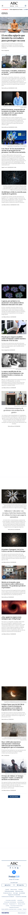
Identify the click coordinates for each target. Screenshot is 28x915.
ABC (3, 755)
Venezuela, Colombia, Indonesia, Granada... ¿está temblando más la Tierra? (14, 72)
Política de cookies (19, 891)
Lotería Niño (19, 900)
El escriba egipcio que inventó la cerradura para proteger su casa (13, 38)
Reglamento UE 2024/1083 (14, 894)
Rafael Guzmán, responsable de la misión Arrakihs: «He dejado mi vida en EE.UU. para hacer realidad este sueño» (13, 112)
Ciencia (5, 13)
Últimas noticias (21, 903)
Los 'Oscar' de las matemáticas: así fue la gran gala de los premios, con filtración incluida (13, 150)
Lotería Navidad (20, 902)
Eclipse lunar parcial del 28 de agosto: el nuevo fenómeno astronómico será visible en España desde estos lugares (13, 707)
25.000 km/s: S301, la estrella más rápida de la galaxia (14, 193)
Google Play (21, 885)
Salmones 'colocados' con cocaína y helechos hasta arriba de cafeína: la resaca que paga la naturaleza (14, 514)
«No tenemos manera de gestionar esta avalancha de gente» (14, 410)
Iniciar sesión (25, 6)
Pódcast (24, 909)
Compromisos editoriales (21, 896)
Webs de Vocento (22, 912)
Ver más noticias (14, 796)
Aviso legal (15, 893)
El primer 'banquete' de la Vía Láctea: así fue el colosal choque (13, 550)
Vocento (7, 889)
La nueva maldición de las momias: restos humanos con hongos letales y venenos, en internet (12, 374)
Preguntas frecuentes (14, 907)
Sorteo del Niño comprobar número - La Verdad (12, 909)
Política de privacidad (9, 891)
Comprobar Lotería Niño (11, 900)
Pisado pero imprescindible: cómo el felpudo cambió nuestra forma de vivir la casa (14, 338)
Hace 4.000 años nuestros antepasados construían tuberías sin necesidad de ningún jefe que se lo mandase (13, 744)
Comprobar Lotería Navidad (10, 902)
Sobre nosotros (13, 889)
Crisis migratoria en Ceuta (16, 9)
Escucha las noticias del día (16, 905)
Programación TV (13, 903)
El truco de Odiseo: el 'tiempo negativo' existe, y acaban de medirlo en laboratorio (12, 777)
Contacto (20, 889)
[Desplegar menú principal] (2, 6)
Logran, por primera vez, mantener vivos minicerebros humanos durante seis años (13, 303)
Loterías (7, 905)
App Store (8, 885)
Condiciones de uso (7, 893)
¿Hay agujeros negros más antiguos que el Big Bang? (11, 618)
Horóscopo (5, 903)
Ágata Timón (4, 167)
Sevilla (16, 6)
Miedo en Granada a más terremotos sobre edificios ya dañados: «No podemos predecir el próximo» (14, 585)
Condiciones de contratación (8, 896)
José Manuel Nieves (6, 204)
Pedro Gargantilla (5, 50)
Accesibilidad (22, 893)
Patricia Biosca (5, 88)
